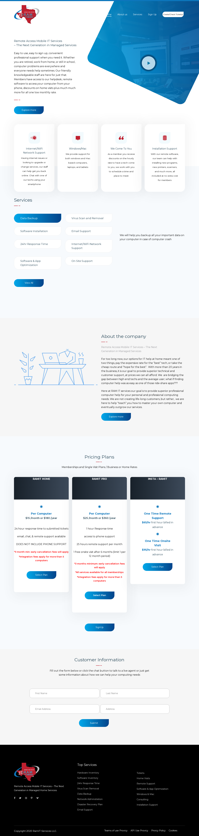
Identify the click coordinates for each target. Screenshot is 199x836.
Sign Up (152, 14)
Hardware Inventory (88, 772)
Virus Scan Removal (88, 788)
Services (137, 14)
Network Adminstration (90, 799)
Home (107, 14)
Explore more (29, 110)
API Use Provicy (139, 830)
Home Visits (143, 778)
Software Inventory (87, 778)
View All (29, 282)
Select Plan (41, 574)
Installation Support (147, 804)
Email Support (85, 809)
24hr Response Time (88, 783)
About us (122, 14)
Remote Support (146, 783)
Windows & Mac (145, 794)
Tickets (140, 773)
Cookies (173, 830)
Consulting (142, 799)
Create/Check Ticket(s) (173, 14)
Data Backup (84, 793)
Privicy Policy (158, 830)
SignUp (100, 627)
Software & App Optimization (152, 789)
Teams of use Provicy (115, 830)
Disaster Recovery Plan (90, 804)
